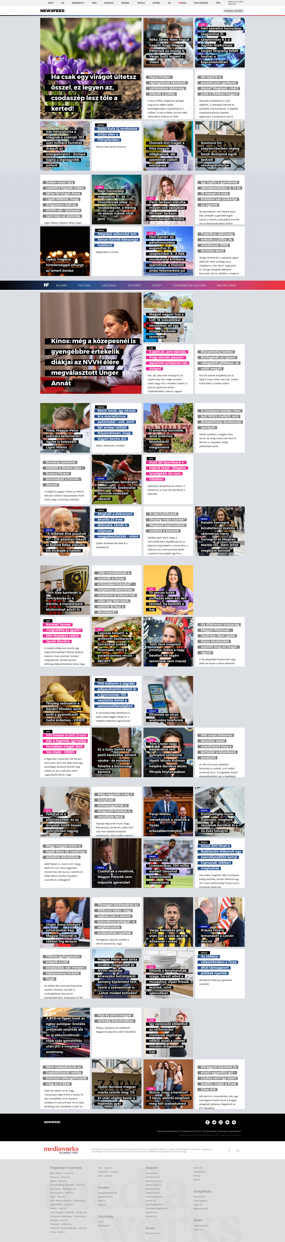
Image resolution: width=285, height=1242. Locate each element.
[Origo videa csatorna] (227, 1122)
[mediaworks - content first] (61, 1150)
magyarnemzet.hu (107, 1192)
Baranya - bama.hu (60, 1177)
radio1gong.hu (201, 1225)
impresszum (223, 1131)
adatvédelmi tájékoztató (167, 1131)
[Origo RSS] (234, 1122)
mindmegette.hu (154, 1196)
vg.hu (101, 1221)
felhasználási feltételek (190, 1131)
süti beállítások (209, 1131)
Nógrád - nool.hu (59, 1220)
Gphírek (156, 3)
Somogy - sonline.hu (61, 1224)
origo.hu (102, 1204)
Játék (218, 3)
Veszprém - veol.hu (108, 1171)
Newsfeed (108, 3)
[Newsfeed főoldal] (52, 1122)
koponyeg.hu (200, 1200)
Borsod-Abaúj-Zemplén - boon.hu (67, 1184)
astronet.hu (152, 1173)
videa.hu (198, 1204)
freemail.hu (199, 1196)
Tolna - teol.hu (57, 1232)
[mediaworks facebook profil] (229, 1150)
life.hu (197, 1175)
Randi (183, 3)
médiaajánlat (235, 1131)
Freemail (125, 3)
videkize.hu (152, 1212)
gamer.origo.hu (154, 1184)
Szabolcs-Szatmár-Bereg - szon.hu (68, 1228)
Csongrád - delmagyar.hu (63, 1188)
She (169, 3)
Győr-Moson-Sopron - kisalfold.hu (67, 1200)
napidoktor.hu (153, 1192)
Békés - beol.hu (58, 1181)
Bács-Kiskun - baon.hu (62, 1173)
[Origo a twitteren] (214, 1122)
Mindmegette (78, 3)
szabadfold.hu (105, 1196)
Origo (50, 3)
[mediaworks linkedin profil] (237, 1150)
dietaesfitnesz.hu (154, 1204)
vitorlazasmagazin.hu (157, 1208)
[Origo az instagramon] (221, 1122)
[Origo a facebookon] (208, 1122)
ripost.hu (198, 1167)
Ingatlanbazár (201, 3)
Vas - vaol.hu (104, 1167)
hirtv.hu (102, 1200)
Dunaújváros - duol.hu (61, 1192)
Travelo (141, 3)
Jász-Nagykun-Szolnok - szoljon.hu (68, 1212)
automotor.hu (153, 1177)
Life (62, 3)
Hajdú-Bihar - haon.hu (61, 1204)
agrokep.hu (104, 1225)
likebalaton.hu (153, 1188)
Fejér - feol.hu (57, 1196)
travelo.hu (151, 1200)
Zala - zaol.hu (105, 1175)
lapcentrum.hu (201, 1208)
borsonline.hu (153, 1233)
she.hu (197, 1179)
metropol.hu (200, 1171)
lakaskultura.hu (154, 1181)
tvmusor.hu (151, 1216)
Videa (94, 3)
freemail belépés (233, 11)
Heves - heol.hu (58, 1208)
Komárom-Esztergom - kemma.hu (68, 1216)
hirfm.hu (198, 1229)
